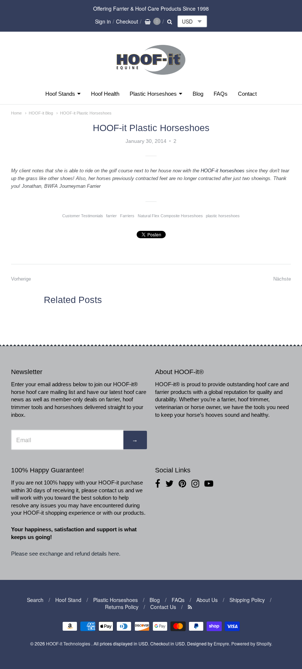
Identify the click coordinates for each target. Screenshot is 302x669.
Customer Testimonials (82, 216)
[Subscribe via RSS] (190, 606)
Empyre (221, 643)
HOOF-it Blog (41, 113)
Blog (198, 94)
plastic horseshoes (223, 216)
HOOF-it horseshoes (223, 170)
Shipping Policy (247, 599)
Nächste (282, 279)
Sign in (103, 21)
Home (16, 113)
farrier (111, 216)
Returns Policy (121, 606)
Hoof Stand (68, 599)
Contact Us (163, 606)
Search (35, 599)
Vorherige (21, 279)
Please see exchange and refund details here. (66, 553)
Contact (247, 94)
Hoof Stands (60, 94)
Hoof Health (105, 94)
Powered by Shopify (251, 643)
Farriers (127, 216)
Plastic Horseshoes (153, 94)
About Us (207, 599)
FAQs (221, 94)
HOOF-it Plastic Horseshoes (86, 113)
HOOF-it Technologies (68, 643)
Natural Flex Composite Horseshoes (170, 216)
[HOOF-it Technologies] (151, 77)
